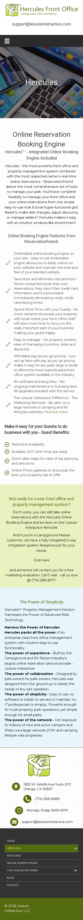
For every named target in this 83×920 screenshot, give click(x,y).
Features (14, 855)
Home (11, 841)
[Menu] (7, 41)
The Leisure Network (22, 870)
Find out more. (56, 412)
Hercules (14, 848)
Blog (10, 877)
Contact (13, 885)
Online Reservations (22, 863)
